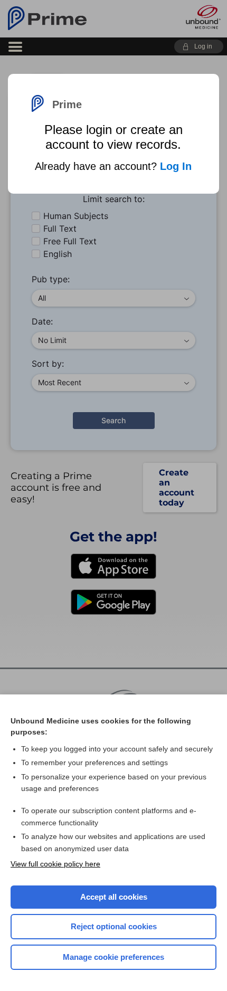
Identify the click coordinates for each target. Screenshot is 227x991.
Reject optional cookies (114, 926)
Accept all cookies (113, 896)
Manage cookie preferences (113, 956)
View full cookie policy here (55, 864)
